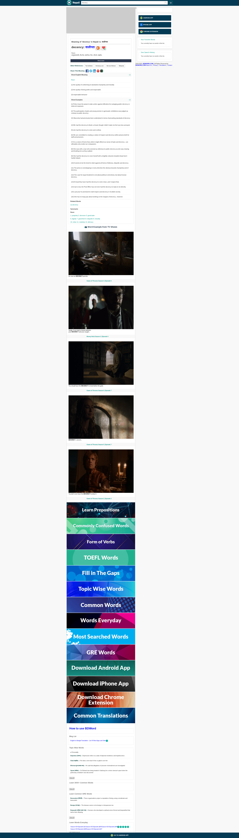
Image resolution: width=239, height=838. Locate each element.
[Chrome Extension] (101, 707)
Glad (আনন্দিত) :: (75, 760)
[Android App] (101, 675)
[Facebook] (87, 72)
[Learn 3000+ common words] (101, 612)
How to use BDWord (82, 728)
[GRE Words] (101, 659)
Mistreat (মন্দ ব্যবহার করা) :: (78, 765)
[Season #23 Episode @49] (123, 827)
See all (72, 778)
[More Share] (101, 72)
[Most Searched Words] (101, 644)
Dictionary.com (100, 66)
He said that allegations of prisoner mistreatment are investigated (97, 765)
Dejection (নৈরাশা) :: (76, 755)
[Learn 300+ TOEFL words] (101, 565)
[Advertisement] (100, 20)
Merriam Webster (111, 66)
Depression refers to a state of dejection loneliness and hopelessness (97, 755)
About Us (149, 65)
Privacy (155, 65)
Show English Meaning (101, 75)
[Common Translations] (101, 722)
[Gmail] (98, 72)
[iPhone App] (101, 691)
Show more (101, 60)
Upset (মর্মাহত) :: (75, 770)
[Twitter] (91, 72)
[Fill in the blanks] (101, 580)
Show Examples (101, 100)
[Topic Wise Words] (101, 596)
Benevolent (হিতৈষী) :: (77, 798)
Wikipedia (121, 66)
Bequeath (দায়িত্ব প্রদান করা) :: (79, 810)
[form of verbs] (101, 549)
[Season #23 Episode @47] (128, 827)
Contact (169, 65)
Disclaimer (162, 65)
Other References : (77, 66)
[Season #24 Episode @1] (118, 827)
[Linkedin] (95, 72)
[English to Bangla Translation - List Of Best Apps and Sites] (107, 741)
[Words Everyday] (101, 628)
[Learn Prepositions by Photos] (101, 517)
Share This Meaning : (77, 71)
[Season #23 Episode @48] (126, 827)
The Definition (89, 66)
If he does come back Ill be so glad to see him (89, 760)
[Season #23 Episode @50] (121, 827)
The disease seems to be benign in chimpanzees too (91, 805)
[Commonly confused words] (101, 533)
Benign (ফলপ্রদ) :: (75, 805)
